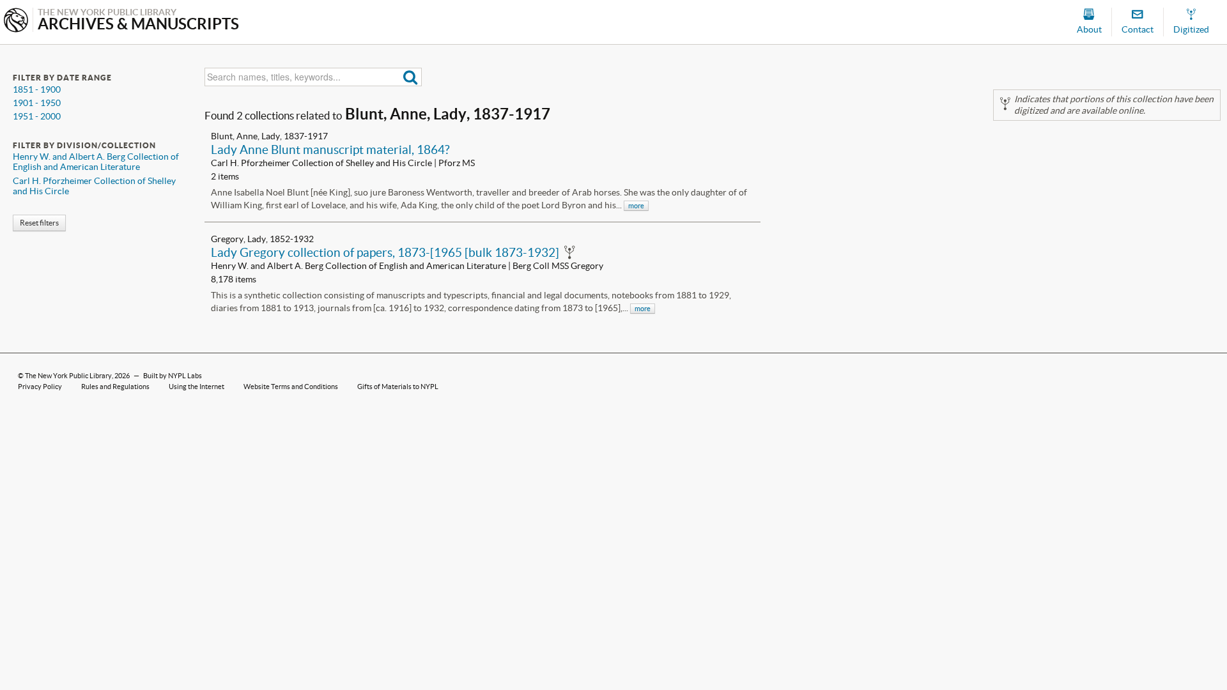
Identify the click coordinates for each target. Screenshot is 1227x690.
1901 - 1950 (37, 103)
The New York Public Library (68, 375)
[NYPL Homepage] (16, 21)
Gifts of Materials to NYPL (397, 386)
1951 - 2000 (37, 116)
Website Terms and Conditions (290, 386)
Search (410, 77)
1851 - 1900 (37, 89)
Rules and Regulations (115, 386)
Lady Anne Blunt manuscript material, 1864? (330, 149)
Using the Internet (196, 386)
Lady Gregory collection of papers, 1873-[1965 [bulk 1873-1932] (385, 252)
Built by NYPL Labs (172, 375)
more (636, 206)
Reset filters (39, 222)
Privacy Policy (40, 386)
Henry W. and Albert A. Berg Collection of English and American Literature (96, 161)
